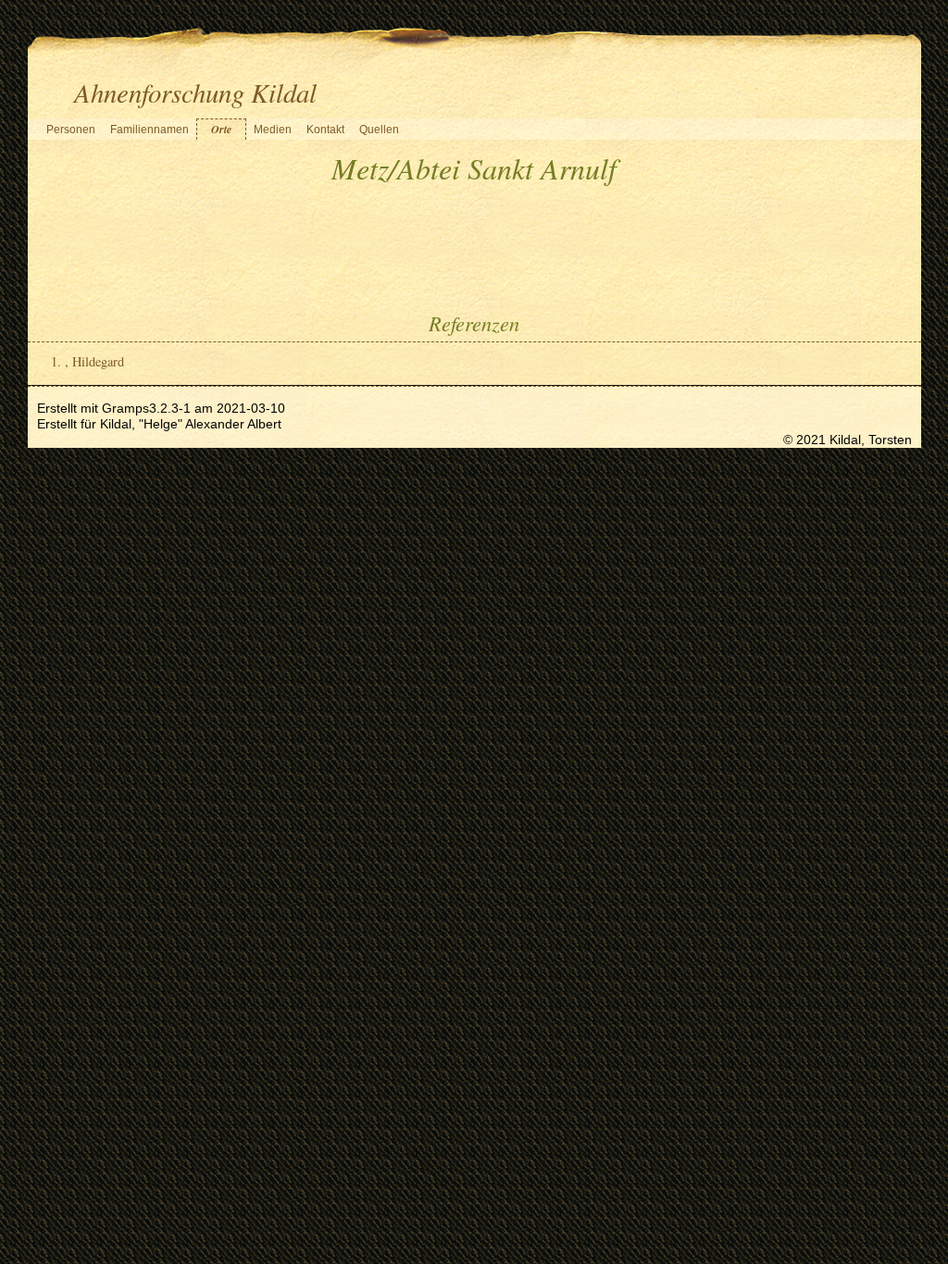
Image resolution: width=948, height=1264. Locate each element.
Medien (273, 129)
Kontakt (325, 129)
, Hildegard (94, 361)
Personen (70, 129)
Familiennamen (149, 129)
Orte (221, 129)
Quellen (379, 129)
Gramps (125, 408)
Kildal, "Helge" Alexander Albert (190, 423)
